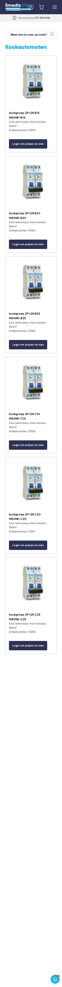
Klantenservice (34, 18)
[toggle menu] (55, 7)
